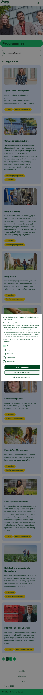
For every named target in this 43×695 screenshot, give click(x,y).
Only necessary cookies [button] (22, 372)
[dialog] (21, 347)
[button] (22, 377)
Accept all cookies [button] (22, 367)
